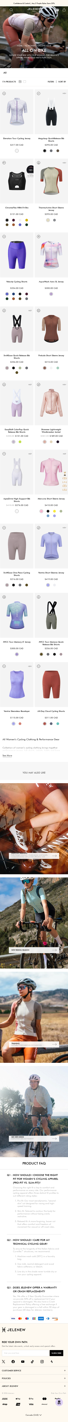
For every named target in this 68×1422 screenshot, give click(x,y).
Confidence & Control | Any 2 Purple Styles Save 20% (34, 3)
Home (19, 46)
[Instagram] (42, 1361)
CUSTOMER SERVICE (11, 1370)
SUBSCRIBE (56, 1353)
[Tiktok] (32, 1361)
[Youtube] (22, 1361)
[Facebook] (13, 1361)
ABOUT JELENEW (10, 1386)
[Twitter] (3, 1361)
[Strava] (51, 1361)
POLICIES (6, 1378)
